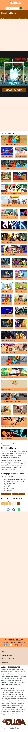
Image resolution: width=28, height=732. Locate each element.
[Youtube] (16, 645)
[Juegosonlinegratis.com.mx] (15, 2)
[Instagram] (21, 645)
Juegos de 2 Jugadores (18, 493)
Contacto (5, 662)
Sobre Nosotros (7, 655)
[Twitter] (8, 509)
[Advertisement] (14, 35)
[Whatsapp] (19, 509)
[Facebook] (13, 509)
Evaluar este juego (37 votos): (8, 501)
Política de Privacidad (8, 659)
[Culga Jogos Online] (14, 721)
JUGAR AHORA (14, 89)
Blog (3, 651)
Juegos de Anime (6, 493)
